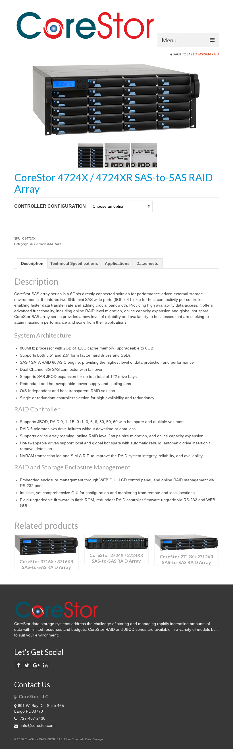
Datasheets (147, 263)
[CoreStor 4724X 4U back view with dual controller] (117, 155)
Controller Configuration (50, 206)
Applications (117, 263)
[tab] (32, 263)
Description (32, 263)
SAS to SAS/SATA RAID (203, 54)
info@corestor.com (37, 725)
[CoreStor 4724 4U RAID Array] (90, 155)
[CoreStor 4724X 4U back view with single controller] (144, 155)
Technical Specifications (74, 263)
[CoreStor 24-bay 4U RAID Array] (116, 99)
